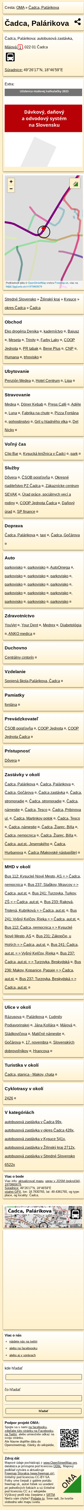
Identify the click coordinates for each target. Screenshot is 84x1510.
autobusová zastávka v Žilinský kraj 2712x (39, 1147)
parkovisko (14, 567)
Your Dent (29, 625)
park (74, 454)
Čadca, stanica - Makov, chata (29, 1074)
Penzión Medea (18, 381)
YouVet (11, 625)
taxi (43, 535)
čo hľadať (13, 1390)
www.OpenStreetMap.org (60, 1462)
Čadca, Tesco (36, 810)
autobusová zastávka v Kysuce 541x (35, 1139)
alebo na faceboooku (23, 1348)
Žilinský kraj (50, 299)
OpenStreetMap (37, 282)
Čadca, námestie (23, 827)
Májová (13, 47)
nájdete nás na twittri (23, 1341)
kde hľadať (14, 1368)
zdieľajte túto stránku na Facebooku (29, 1431)
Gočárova (13, 1042)
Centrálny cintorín (19, 657)
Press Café (57, 404)
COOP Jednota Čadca (38, 503)
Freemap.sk (61, 282)
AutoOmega (60, 567)
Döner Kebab (32, 404)
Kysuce (70, 299)
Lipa (68, 381)
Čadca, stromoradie (45, 801)
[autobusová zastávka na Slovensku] (12, 57)
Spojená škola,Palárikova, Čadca (32, 681)
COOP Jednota (50, 728)
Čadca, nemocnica (20, 835)
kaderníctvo (53, 331)
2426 (9, 1098)
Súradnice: (14, 70)
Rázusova (13, 1017)
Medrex (49, 625)
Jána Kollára (44, 1025)
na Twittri (11, 1434)
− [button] (11, 189)
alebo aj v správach (22, 1355)
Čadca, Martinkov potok (33, 818)
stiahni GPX (13, 1191)
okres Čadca (15, 308)
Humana (12, 357)
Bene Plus (51, 349)
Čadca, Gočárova (65, 535)
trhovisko (31, 357)
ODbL (57, 1466)
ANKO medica (20, 634)
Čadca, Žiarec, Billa (58, 827)
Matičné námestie (46, 1034)
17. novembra (37, 1042)
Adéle (76, 404)
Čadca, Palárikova (43, 8)
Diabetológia (70, 625)
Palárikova (35, 1017)
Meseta (15, 340)
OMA (20, 8)
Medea (10, 404)
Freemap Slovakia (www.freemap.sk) (29, 1473)
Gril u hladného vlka (51, 422)
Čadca (35, 308)
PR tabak (30, 349)
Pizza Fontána (67, 413)
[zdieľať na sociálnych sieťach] (78, 21)
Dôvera (11, 477)
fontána (11, 705)
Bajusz (73, 331)
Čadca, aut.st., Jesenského (27, 844)
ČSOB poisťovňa (36, 477)
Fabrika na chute (36, 413)
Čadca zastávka (51, 793)
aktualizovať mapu (30, 1181)
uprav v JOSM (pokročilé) (62, 1181)
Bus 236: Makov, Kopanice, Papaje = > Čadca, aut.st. (43, 970)
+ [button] (11, 181)
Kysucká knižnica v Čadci (44, 454)
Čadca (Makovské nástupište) (52, 853)
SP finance (26, 512)
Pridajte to (38, 1498)
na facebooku (37, 1427)
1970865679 (13, 1184)
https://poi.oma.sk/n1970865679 (24, 286)
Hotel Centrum (48, 381)
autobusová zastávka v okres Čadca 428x (39, 1130)
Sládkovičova (16, 1034)
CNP (69, 349)
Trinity (31, 340)
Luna (13, 413)
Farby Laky (50, 340)
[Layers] (75, 183)
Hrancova (41, 1051)
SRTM (50, 1495)
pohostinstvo (19, 422)
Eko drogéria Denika (22, 331)
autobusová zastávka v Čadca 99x (33, 1122)
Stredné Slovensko (20, 299)
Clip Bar (11, 454)
